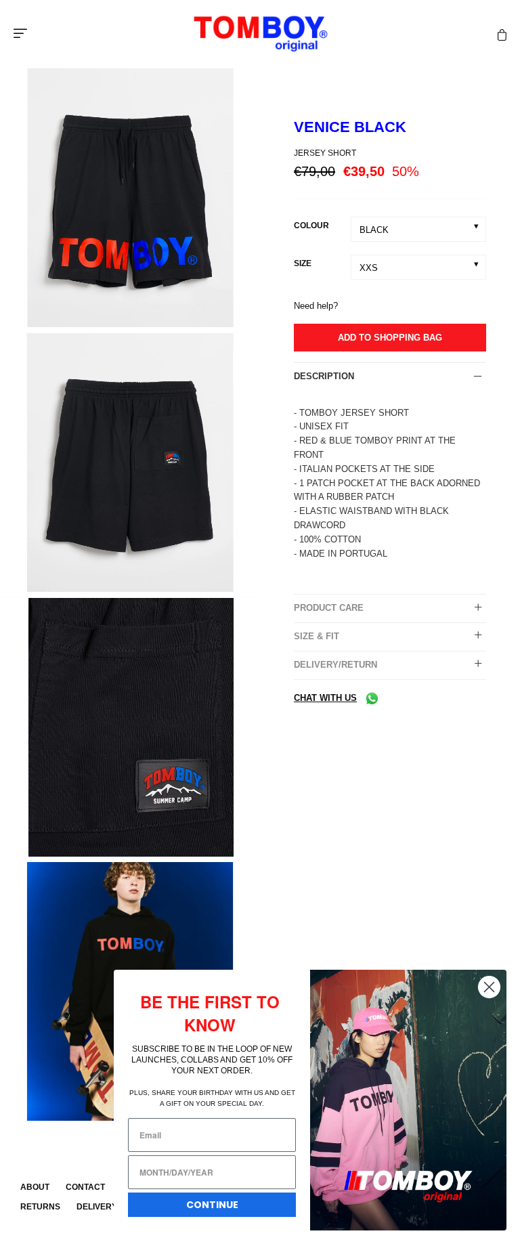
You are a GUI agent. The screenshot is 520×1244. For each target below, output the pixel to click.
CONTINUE (212, 1204)
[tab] (390, 376)
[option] (130, 200)
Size (302, 263)
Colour (311, 225)
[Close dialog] (489, 987)
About (34, 1187)
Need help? (316, 306)
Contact (85, 1187)
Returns (40, 1206)
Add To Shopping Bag (390, 338)
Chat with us (325, 698)
